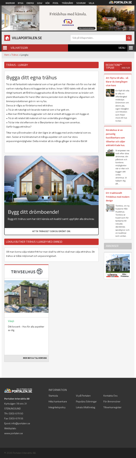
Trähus (14, 55)
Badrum (10, 3)
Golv (39, 3)
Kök (48, 3)
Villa (91, 3)
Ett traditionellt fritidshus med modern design (117, 196)
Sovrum (81, 3)
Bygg (20, 3)
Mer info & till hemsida (35, 358)
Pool (55, 3)
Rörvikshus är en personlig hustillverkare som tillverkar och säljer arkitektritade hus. (115, 137)
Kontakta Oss (110, 395)
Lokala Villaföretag (85, 407)
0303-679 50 (16, 413)
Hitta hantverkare (58, 401)
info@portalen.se (20, 423)
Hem (6, 55)
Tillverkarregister (112, 407)
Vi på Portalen (83, 395)
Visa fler (126, 67)
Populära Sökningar (86, 401)
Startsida (53, 395)
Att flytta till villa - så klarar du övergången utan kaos (117, 81)
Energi (30, 3)
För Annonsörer (111, 401)
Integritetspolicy (57, 407)
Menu (122, 48)
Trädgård (67, 3)
